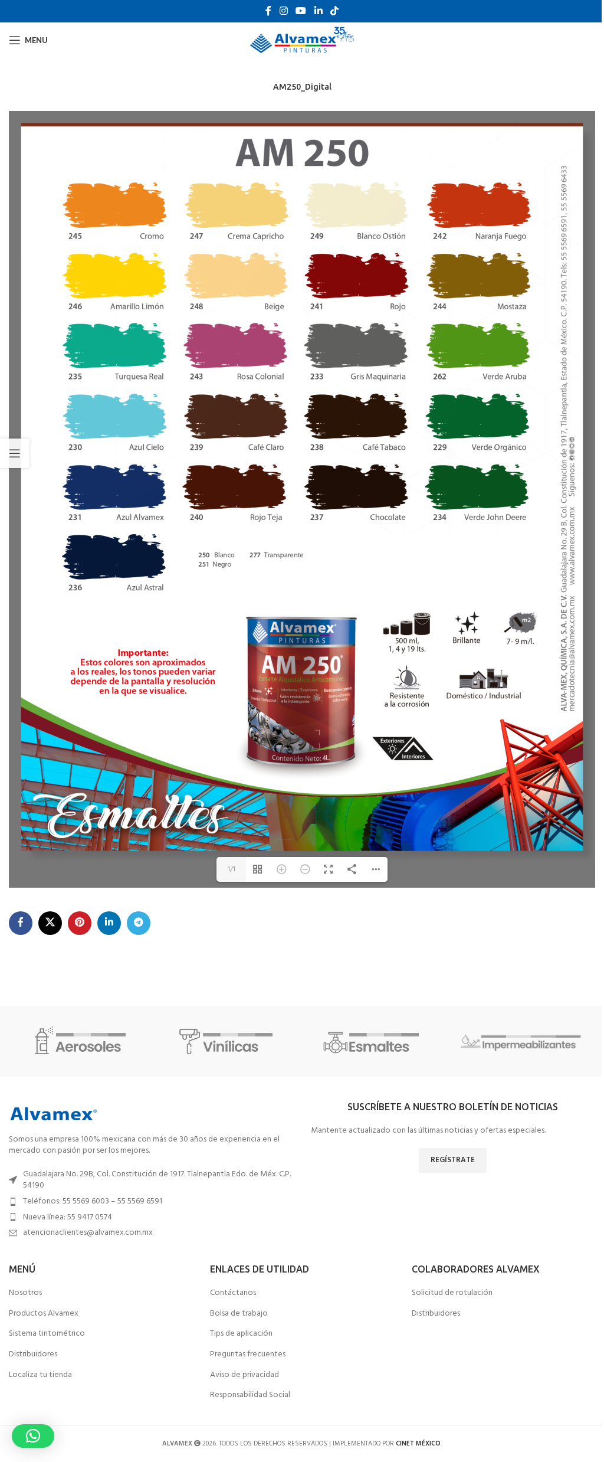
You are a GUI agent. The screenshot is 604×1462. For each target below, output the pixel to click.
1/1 (231, 869)
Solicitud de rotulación (452, 1293)
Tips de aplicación (241, 1334)
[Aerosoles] (82, 1041)
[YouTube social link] (301, 11)
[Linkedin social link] (318, 11)
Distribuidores (33, 1354)
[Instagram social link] (283, 11)
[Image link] (53, 1114)
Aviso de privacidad (244, 1375)
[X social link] (50, 923)
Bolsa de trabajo (239, 1314)
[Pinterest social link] (79, 923)
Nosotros (25, 1293)
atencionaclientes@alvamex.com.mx (88, 1232)
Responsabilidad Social (250, 1395)
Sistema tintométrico (47, 1334)
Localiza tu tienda (40, 1375)
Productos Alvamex (43, 1314)
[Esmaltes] (375, 1041)
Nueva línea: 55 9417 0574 (67, 1217)
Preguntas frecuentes (247, 1354)
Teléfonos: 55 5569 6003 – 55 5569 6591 (92, 1201)
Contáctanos (233, 1293)
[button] (33, 1436)
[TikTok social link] (334, 11)
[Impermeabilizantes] (521, 1041)
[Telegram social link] (138, 923)
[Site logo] (302, 40)
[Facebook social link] (268, 11)
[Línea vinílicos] (229, 1041)
